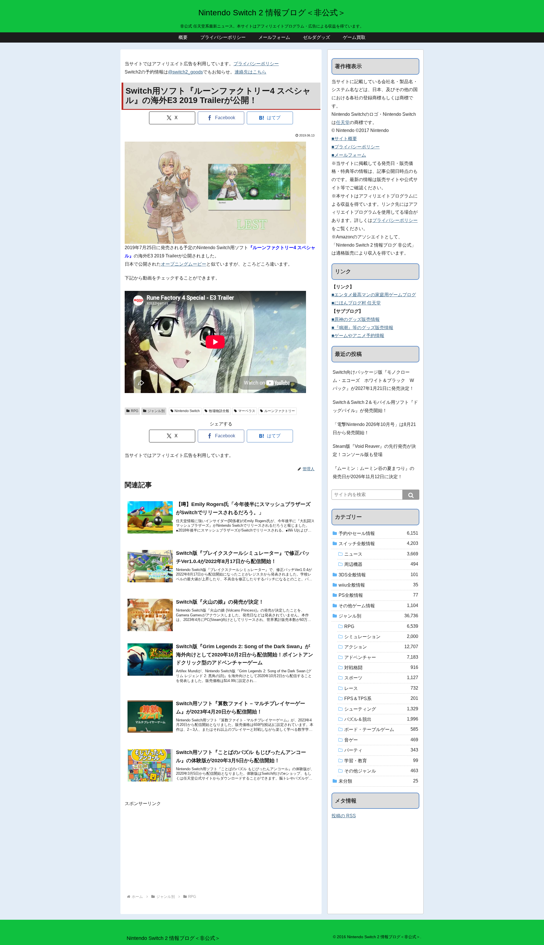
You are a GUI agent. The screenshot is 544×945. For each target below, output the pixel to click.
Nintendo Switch (187, 411)
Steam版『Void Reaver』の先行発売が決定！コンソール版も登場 (374, 450)
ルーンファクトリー (279, 411)
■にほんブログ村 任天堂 (356, 303)
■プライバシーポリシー (356, 146)
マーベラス (246, 411)
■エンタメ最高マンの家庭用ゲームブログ (374, 294)
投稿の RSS (344, 815)
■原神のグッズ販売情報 (356, 319)
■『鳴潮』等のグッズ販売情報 (362, 327)
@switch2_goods (185, 72)
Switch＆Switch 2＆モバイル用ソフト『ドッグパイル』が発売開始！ (375, 406)
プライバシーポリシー (256, 63)
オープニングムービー (183, 264)
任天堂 (343, 122)
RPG (134, 411)
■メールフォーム (349, 155)
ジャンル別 (156, 411)
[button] (410, 495)
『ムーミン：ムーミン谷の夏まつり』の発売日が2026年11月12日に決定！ (373, 472)
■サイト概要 (344, 138)
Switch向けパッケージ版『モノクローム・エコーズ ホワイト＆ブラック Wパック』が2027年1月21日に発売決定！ (373, 380)
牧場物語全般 (219, 411)
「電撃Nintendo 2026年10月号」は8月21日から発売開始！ (374, 428)
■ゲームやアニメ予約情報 (358, 335)
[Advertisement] (221, 847)
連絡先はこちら (250, 72)
